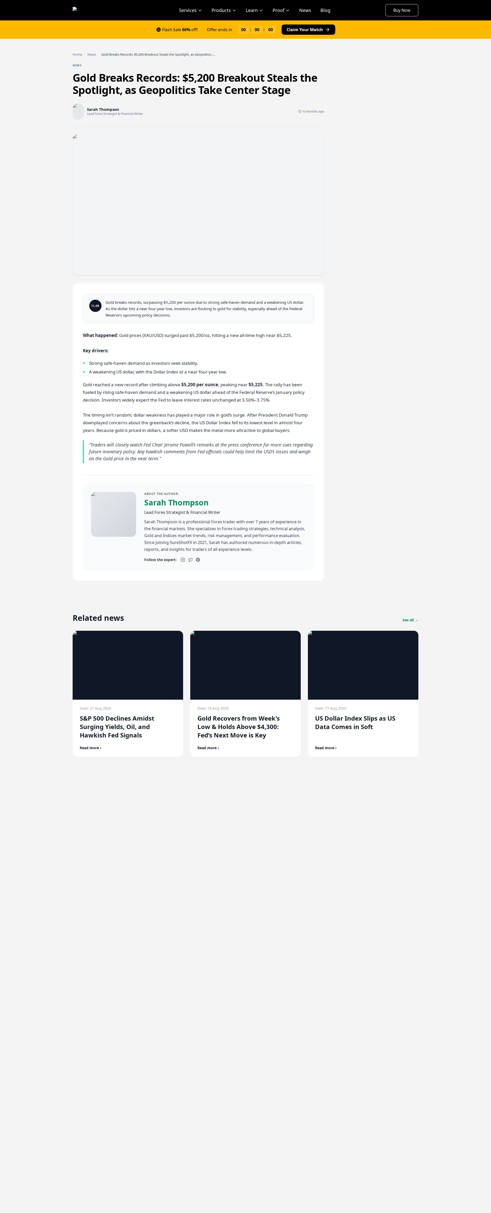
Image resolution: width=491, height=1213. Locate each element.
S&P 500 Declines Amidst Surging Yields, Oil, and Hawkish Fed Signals (117, 726)
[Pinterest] (198, 560)
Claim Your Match (305, 29)
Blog (325, 10)
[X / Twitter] (190, 559)
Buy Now (401, 10)
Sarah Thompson (176, 502)
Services (188, 10)
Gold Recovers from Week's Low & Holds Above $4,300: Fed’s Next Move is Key (238, 726)
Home (77, 54)
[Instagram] (183, 559)
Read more (90, 747)
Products (221, 10)
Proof (278, 10)
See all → (410, 619)
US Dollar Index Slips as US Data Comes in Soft (355, 722)
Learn (252, 10)
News (305, 10)
